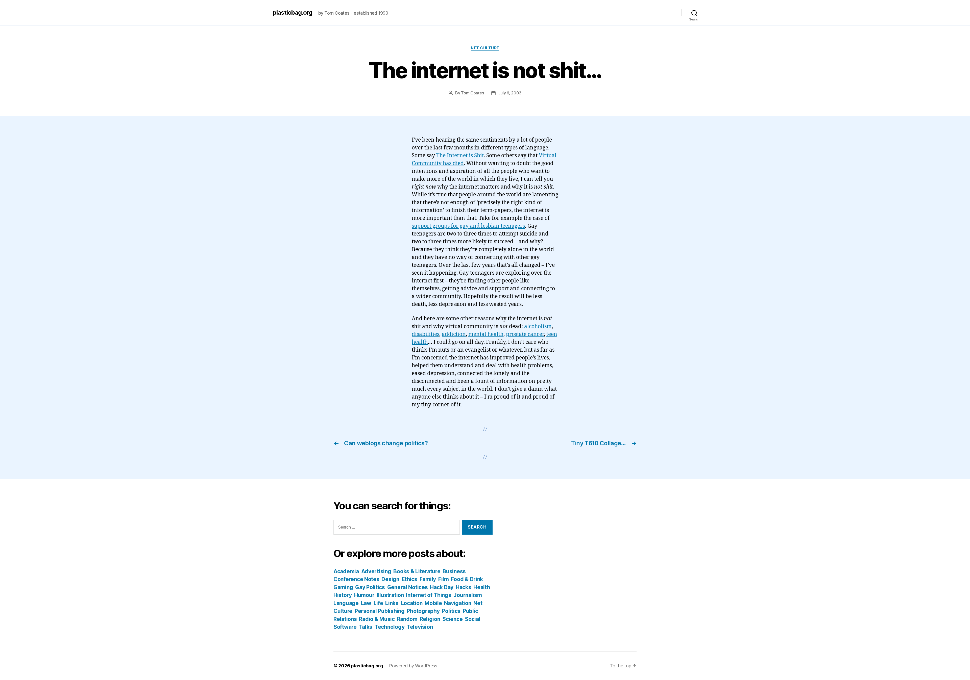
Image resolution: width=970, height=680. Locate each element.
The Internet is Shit (460, 155)
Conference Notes (356, 579)
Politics (451, 611)
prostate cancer (525, 334)
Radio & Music (377, 619)
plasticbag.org (292, 13)
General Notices (407, 587)
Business (454, 571)
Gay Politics (370, 587)
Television (420, 627)
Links (392, 603)
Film (443, 579)
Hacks (463, 587)
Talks (366, 627)
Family (428, 579)
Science (452, 619)
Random (407, 619)
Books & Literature (416, 571)
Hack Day (441, 587)
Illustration (390, 595)
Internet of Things (428, 595)
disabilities (425, 334)
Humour (364, 595)
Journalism (467, 595)
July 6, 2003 (509, 92)
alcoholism (538, 326)
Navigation (457, 603)
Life (378, 603)
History (342, 595)
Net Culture (485, 48)
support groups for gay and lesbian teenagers (468, 226)
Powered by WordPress (413, 665)
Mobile (433, 603)
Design (390, 579)
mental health (485, 334)
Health (481, 587)
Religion (430, 619)
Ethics (409, 579)
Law (366, 603)
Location (412, 603)
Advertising (376, 571)
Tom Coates (472, 92)
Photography (423, 611)
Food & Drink (467, 579)
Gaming (343, 587)
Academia (346, 571)
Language (346, 603)
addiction (454, 334)
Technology (389, 627)
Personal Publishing (380, 611)
